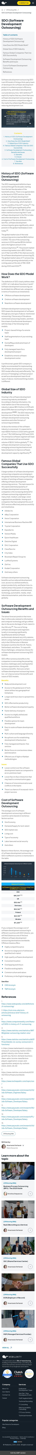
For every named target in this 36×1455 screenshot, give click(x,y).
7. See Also (18, 161)
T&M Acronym (10, 989)
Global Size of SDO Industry (14, 49)
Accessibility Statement (10, 1437)
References (7, 72)
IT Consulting (23, 1404)
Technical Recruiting (25, 1401)
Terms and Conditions (26, 1437)
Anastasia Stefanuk (14, 1145)
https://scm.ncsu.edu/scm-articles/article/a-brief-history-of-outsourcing (15, 1012)
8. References (18, 163)
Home (2, 10)
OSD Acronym (10, 985)
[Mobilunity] (4, 2)
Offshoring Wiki (11, 10)
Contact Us (23, 3)
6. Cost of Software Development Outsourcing (18, 159)
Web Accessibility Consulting (25, 1408)
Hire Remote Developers (10, 1424)
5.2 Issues (18, 157)
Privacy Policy (14, 1438)
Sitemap (23, 1438)
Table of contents (10, 35)
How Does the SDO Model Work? (15, 45)
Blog (3, 1427)
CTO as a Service (24, 1412)
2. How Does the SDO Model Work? (18, 141)
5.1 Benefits (18, 155)
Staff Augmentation (25, 1398)
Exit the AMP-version (18, 1453)
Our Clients (6, 1392)
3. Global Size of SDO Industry (18, 143)
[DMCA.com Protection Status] (18, 1442)
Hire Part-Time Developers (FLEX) (25, 1394)
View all (5, 1348)
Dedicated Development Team (25, 1389)
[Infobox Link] (18, 1180)
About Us (5, 1388)
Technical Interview (25, 1415)
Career (4, 1398)
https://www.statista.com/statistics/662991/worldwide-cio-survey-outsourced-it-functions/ (17, 1041)
